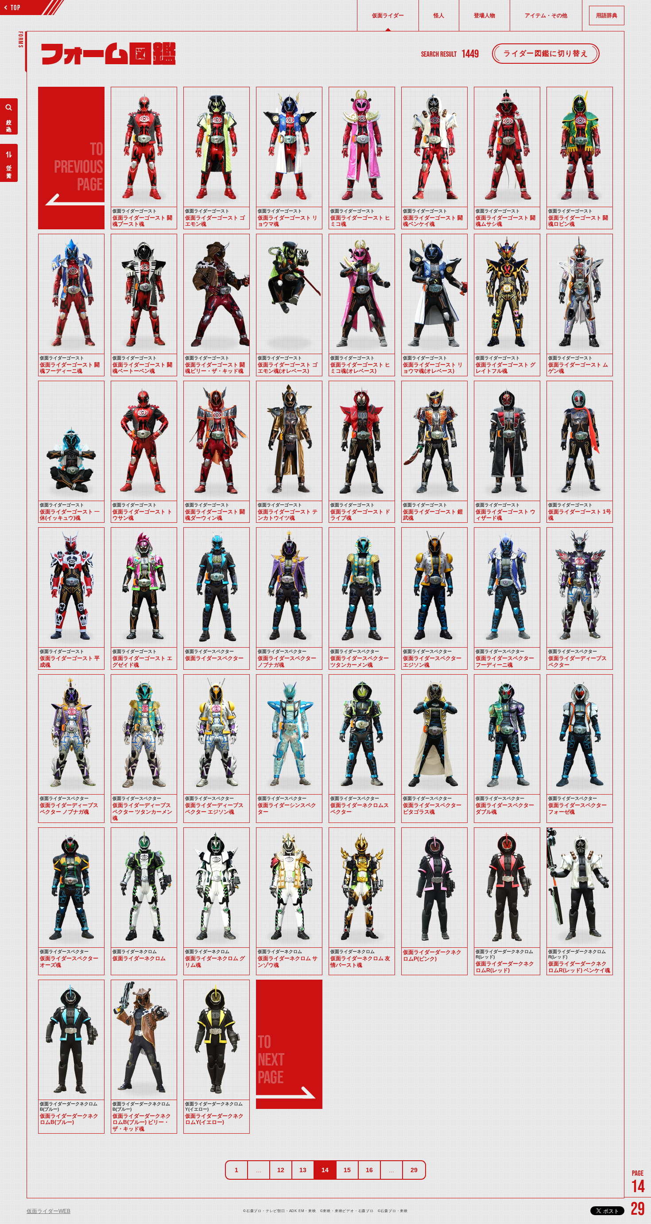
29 (414, 1170)
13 (302, 1170)
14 (325, 1170)
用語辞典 (606, 15)
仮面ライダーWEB (48, 1211)
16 (369, 1170)
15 (347, 1170)
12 (280, 1170)
